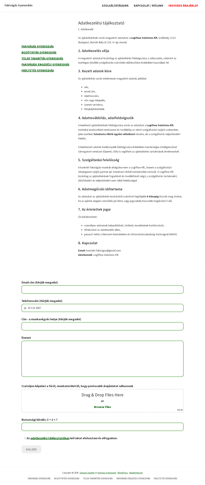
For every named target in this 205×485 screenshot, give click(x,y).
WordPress (123, 472)
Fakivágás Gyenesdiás (19, 5)
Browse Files (102, 407)
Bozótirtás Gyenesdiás (38, 52)
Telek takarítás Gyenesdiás (42, 58)
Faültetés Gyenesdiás (37, 70)
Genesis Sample (87, 472)
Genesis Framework (107, 472)
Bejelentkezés (136, 472)
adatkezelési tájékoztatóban (49, 438)
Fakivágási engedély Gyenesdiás (45, 64)
